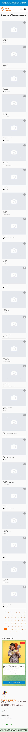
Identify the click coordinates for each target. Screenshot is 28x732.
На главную (4, 710)
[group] (14, 663)
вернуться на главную (7, 18)
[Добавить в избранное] (24, 22)
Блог (3, 711)
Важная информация (7, 718)
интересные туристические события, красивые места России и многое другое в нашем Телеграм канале (14, 4)
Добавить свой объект (7, 717)
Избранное (15, 8)
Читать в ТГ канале (15, 682)
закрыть (25, 730)
